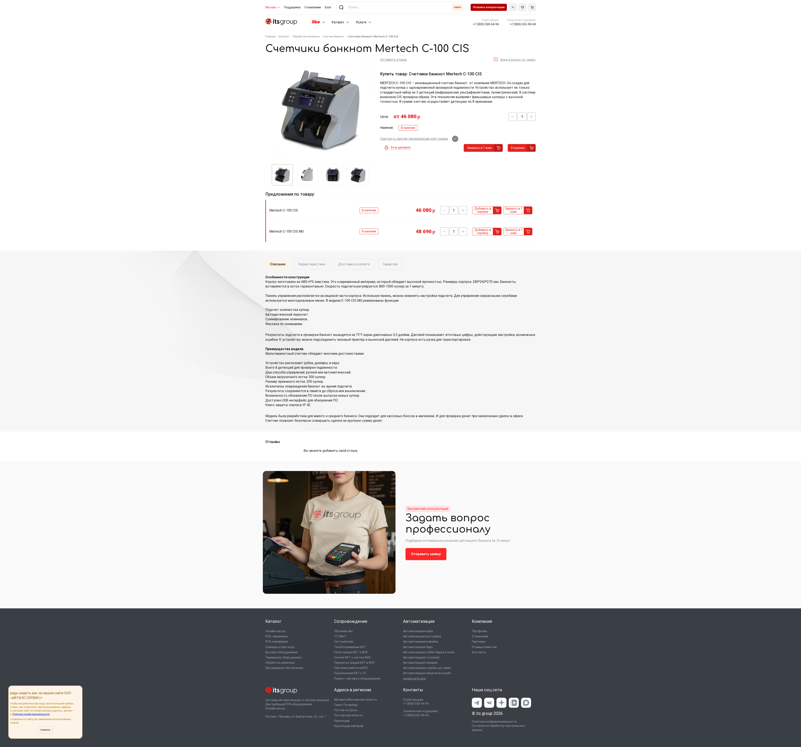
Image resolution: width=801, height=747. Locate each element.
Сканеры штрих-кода (280, 647)
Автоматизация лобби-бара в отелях (429, 652)
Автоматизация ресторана (422, 636)
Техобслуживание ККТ (350, 647)
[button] (513, 117)
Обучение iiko (343, 631)
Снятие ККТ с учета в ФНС (352, 657)
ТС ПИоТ (340, 636)
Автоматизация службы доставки (427, 668)
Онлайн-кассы (275, 631)
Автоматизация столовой (421, 657)
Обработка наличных (280, 662)
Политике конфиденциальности (31, 714)
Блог (328, 7)
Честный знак (343, 641)
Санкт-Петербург (346, 704)
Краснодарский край (348, 726)
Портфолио (479, 631)
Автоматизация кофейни (420, 641)
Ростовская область (348, 715)
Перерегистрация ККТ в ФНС (354, 662)
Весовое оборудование (281, 652)
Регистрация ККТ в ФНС (351, 652)
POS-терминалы (276, 636)
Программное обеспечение (284, 668)
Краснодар (342, 720)
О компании (313, 7)
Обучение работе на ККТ (351, 668)
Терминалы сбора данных (283, 657)
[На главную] (281, 22)
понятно (45, 729)
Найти (457, 7)
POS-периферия (276, 641)
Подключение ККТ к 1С (350, 673)
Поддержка (292, 7)
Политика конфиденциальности (494, 721)
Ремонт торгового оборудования (357, 678)
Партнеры (479, 641)
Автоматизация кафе (418, 631)
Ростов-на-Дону (345, 710)
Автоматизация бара (418, 647)
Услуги (361, 22)
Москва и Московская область (355, 699)
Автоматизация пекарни (420, 662)
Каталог (338, 22)
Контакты (479, 652)
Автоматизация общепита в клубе (427, 673)
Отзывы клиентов (484, 647)
